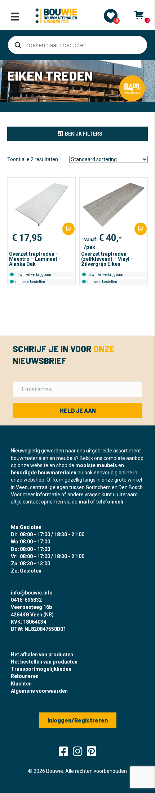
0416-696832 (26, 600)
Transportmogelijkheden (41, 669)
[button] (77, 134)
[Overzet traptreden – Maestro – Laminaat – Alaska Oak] (41, 205)
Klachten (21, 684)
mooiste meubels (96, 465)
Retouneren (25, 676)
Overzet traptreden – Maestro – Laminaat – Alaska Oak (35, 259)
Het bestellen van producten (44, 662)
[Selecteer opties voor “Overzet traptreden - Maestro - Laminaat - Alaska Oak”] (68, 229)
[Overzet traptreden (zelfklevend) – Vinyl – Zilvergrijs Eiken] (113, 205)
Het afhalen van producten (42, 654)
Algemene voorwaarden (39, 691)
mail (84, 502)
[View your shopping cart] (139, 15)
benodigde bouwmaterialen (43, 472)
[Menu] (14, 16)
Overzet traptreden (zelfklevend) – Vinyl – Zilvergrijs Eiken (107, 259)
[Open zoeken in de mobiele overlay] (77, 45)
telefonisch (109, 502)
